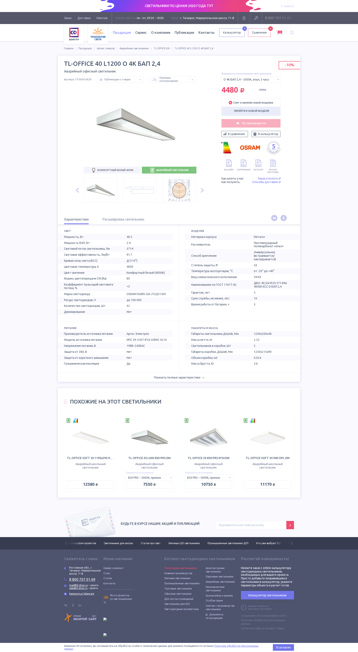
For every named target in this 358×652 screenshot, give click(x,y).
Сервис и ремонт (113, 568)
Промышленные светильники (182, 583)
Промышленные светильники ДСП (192, 543)
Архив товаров (106, 48)
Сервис (141, 32)
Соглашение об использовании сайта (263, 615)
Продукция (85, 48)
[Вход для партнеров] (244, 18)
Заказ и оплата (268, 178)
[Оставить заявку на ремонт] (256, 18)
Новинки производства (178, 573)
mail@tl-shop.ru (78, 585)
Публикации (184, 32)
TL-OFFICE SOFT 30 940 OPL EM (268, 458)
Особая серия (214, 600)
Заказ (67, 18)
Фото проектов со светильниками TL (117, 599)
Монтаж (102, 18)
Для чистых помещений (178, 599)
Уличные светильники (177, 578)
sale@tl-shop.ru (78, 588)
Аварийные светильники (134, 48)
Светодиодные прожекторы (181, 609)
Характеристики (76, 219)
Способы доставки (265, 182)
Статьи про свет (115, 543)
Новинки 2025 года (263, 543)
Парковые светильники (219, 576)
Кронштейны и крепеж (219, 595)
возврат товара (274, 628)
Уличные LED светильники (148, 543)
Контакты (206, 32)
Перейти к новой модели (251, 111)
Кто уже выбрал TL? (232, 543)
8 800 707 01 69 (278, 18)
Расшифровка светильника (123, 219)
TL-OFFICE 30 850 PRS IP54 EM (209, 458)
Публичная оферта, (253, 628)
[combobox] (251, 79)
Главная (69, 48)
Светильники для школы (82, 543)
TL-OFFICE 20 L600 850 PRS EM (149, 458)
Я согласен (283, 647)
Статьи (107, 578)
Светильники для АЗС (177, 604)
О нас (106, 573)
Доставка (84, 18)
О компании (160, 32)
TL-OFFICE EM (162, 48)
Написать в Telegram (81, 593)
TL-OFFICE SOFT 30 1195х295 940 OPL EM (96, 458)
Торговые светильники (178, 588)
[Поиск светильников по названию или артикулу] (292, 33)
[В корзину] (251, 123)
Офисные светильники (177, 593)
